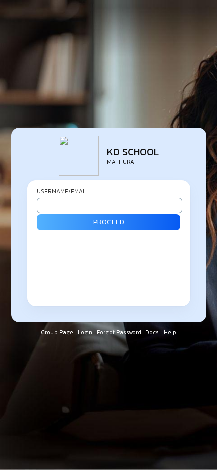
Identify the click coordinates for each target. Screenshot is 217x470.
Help (170, 332)
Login (86, 332)
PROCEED (108, 222)
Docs (152, 332)
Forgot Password (120, 332)
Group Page (58, 332)
